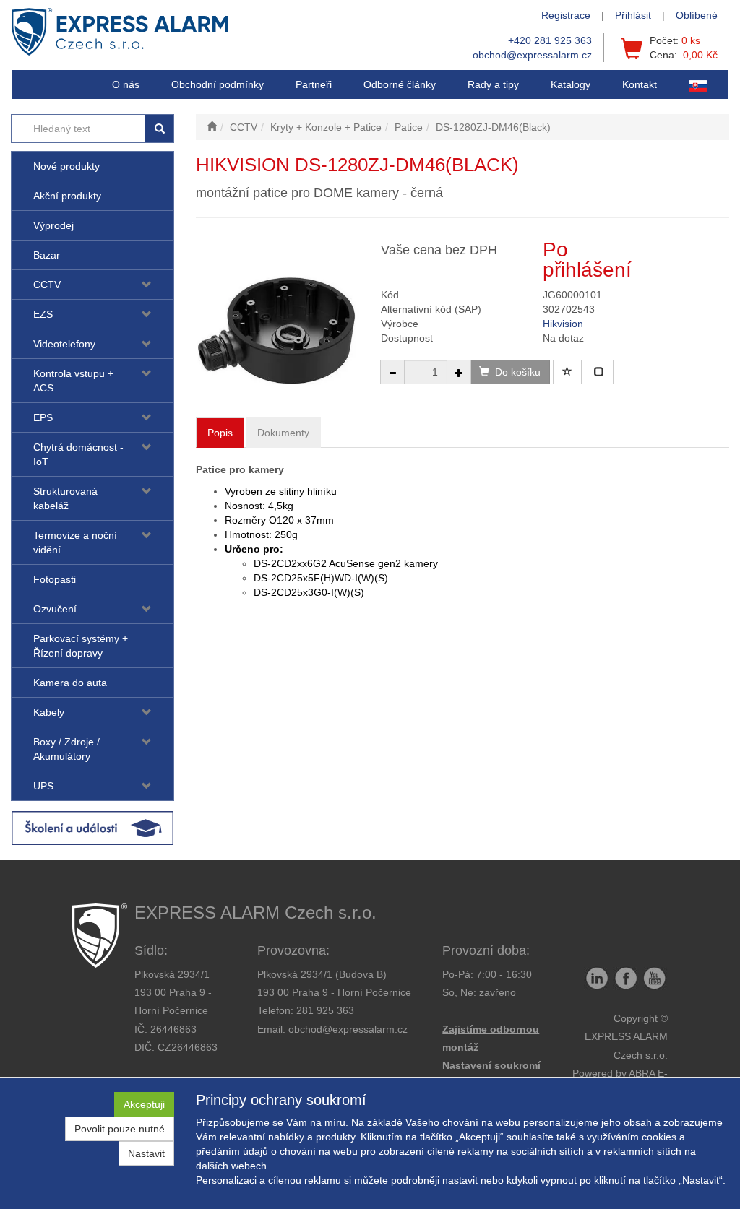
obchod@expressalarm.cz (532, 55)
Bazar (46, 255)
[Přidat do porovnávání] (599, 372)
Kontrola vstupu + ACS (73, 381)
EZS (43, 314)
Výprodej (53, 225)
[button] (493, 84)
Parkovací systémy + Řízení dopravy (80, 646)
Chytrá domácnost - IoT (78, 454)
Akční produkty (67, 196)
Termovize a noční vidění (75, 542)
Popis (220, 432)
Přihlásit (633, 15)
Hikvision (563, 323)
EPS (43, 417)
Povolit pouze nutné (119, 1129)
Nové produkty (66, 166)
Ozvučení (55, 609)
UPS (43, 786)
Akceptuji (144, 1104)
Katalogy (570, 84)
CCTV (47, 284)
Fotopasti (54, 579)
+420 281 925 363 (550, 40)
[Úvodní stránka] (212, 127)
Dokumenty (283, 432)
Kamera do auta (70, 682)
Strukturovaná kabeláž (65, 498)
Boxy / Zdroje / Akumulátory (66, 749)
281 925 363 (325, 1010)
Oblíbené (697, 15)
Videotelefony (64, 344)
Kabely (48, 712)
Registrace (565, 15)
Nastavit (146, 1153)
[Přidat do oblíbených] (567, 372)
